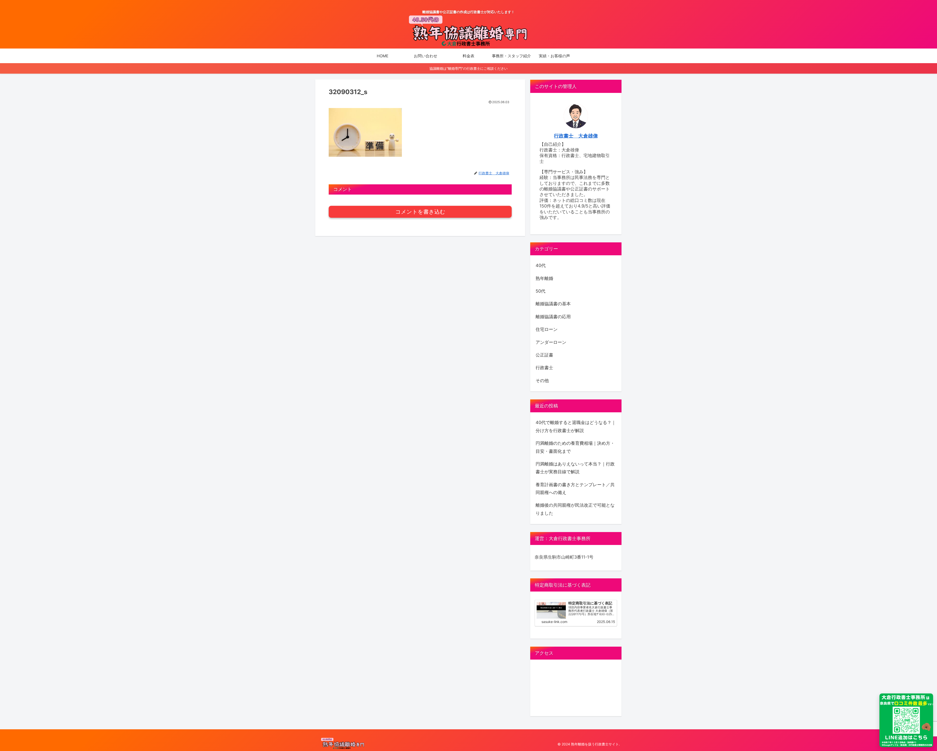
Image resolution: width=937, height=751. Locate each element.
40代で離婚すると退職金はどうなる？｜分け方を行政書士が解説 (576, 426)
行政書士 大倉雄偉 (576, 136)
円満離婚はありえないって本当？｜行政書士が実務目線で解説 (575, 467)
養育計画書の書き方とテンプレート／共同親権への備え (575, 488)
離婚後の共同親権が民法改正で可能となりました (575, 509)
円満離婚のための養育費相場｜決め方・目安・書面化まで (575, 447)
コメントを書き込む (420, 212)
